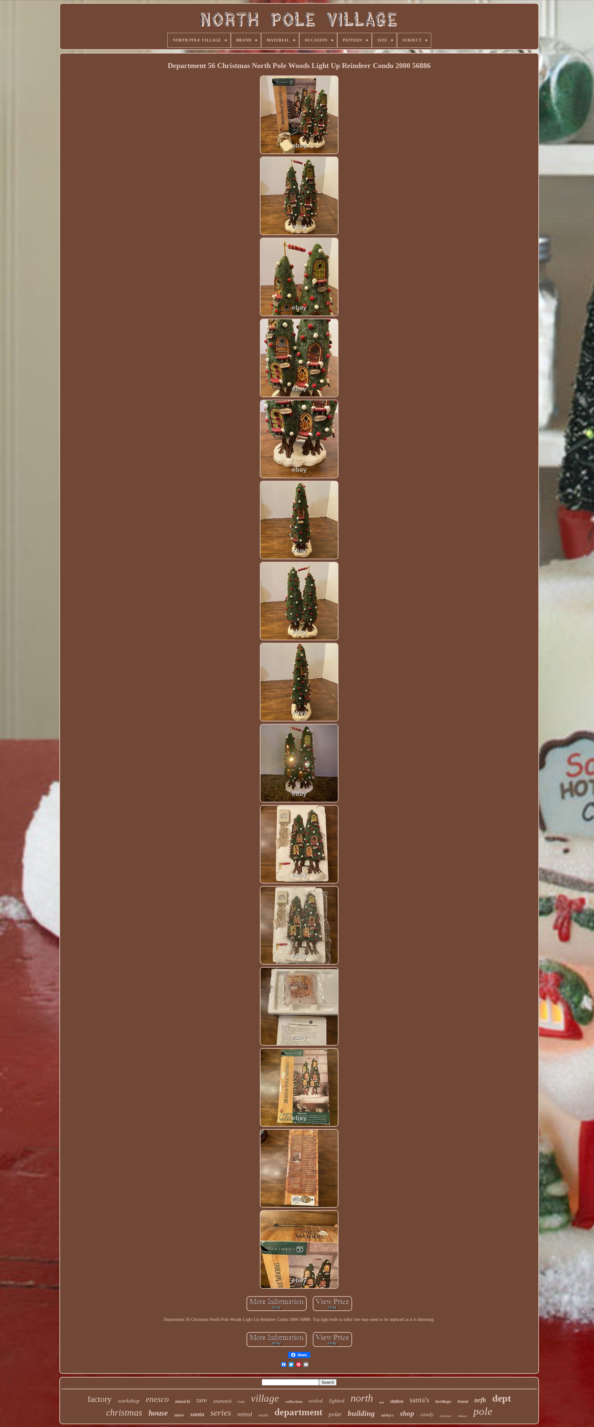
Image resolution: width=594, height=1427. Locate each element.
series (220, 1412)
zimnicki (182, 1401)
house (158, 1412)
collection (293, 1401)
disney (462, 1416)
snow (179, 1414)
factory (100, 1399)
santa (197, 1414)
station (396, 1401)
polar (335, 1414)
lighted (336, 1401)
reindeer (446, 1416)
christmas (124, 1412)
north (362, 1398)
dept (501, 1398)
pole (483, 1411)
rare (201, 1400)
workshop (129, 1401)
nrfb (480, 1400)
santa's (419, 1400)
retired (244, 1414)
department (298, 1412)
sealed (315, 1401)
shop (407, 1413)
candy (427, 1414)
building (361, 1413)
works (263, 1415)
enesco (157, 1399)
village (265, 1398)
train (241, 1401)
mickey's (387, 1415)
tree (381, 1402)
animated (222, 1401)
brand (463, 1401)
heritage (443, 1401)
